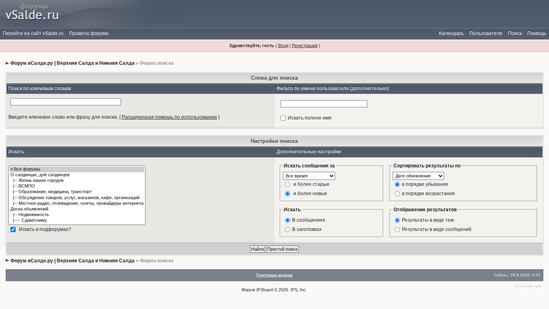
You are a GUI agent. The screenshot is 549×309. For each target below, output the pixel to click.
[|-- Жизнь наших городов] (77, 180)
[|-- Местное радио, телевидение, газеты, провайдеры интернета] (77, 203)
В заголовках (307, 229)
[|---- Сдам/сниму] (77, 220)
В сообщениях (308, 219)
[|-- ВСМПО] (77, 186)
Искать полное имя (310, 118)
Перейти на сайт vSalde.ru (33, 33)
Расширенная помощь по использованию (169, 117)
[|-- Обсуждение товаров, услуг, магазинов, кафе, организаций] (77, 198)
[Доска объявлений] (77, 209)
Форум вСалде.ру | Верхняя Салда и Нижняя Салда (72, 63)
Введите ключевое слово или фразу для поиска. (63, 117)
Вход (283, 45)
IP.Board (264, 289)
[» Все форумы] (77, 169)
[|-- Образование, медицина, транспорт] (77, 192)
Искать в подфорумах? (45, 229)
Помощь (536, 33)
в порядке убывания (425, 184)
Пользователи (485, 33)
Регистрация (305, 45)
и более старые (311, 184)
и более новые (310, 193)
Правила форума (89, 33)
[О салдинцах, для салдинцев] (77, 175)
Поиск (515, 33)
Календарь (451, 33)
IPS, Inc (298, 289)
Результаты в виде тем (428, 219)
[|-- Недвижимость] (77, 215)
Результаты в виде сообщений (436, 229)
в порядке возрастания (428, 193)
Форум (248, 289)
